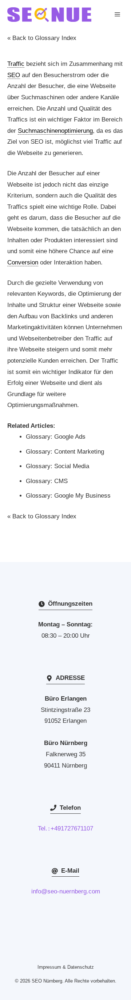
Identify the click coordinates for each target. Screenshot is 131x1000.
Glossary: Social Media (57, 466)
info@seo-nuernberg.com (65, 891)
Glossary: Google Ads (56, 436)
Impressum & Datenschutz (65, 967)
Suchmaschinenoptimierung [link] (55, 130)
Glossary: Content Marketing (65, 451)
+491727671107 (72, 828)
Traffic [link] (15, 63)
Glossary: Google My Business (68, 495)
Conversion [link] (22, 262)
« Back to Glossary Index (41, 38)
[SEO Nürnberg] (49, 14)
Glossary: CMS (47, 481)
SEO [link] (13, 75)
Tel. (44, 828)
